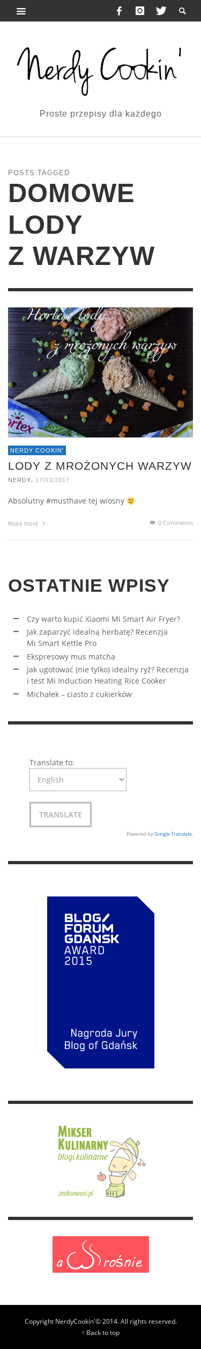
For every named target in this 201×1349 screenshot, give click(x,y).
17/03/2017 (52, 480)
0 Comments (175, 523)
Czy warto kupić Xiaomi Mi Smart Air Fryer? (103, 619)
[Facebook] (119, 10)
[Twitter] (160, 10)
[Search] (21, 10)
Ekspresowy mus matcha (71, 656)
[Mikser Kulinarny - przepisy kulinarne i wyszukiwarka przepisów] (101, 1159)
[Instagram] (140, 10)
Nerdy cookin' (37, 450)
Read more (24, 523)
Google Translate (173, 833)
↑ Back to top (100, 1332)
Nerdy (19, 480)
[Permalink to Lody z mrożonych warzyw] (100, 372)
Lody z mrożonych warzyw (100, 466)
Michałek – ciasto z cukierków (79, 694)
